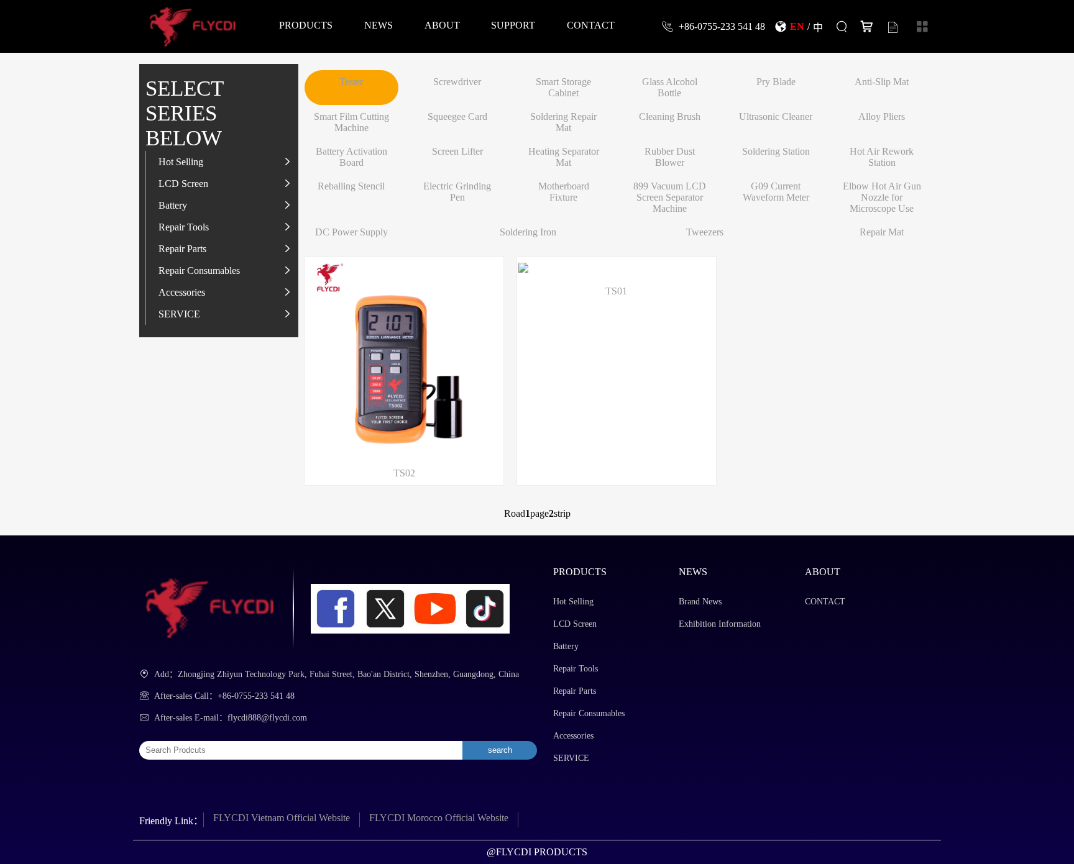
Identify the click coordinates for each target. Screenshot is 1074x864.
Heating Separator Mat (563, 157)
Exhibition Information (720, 624)
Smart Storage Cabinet (563, 87)
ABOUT (442, 25)
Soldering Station (776, 151)
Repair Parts (182, 248)
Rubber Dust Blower (670, 157)
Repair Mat (882, 232)
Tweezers (704, 232)
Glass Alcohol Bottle (669, 87)
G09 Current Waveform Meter (776, 191)
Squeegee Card (457, 116)
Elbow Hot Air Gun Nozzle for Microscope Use (882, 197)
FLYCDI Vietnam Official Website (281, 817)
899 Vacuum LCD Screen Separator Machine (669, 197)
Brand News (700, 601)
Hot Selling (180, 161)
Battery (172, 205)
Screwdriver (457, 81)
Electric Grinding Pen (457, 191)
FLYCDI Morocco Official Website (438, 817)
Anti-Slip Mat (882, 81)
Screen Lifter (457, 151)
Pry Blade (776, 81)
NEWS (378, 25)
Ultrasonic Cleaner (775, 116)
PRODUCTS (306, 25)
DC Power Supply (351, 232)
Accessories (181, 292)
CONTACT (591, 25)
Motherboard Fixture (563, 191)
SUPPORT (513, 25)
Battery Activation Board (351, 157)
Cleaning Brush (669, 116)
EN (797, 26)
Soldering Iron (528, 232)
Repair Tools (183, 227)
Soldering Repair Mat (563, 122)
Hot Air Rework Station (882, 157)
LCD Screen (183, 183)
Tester (351, 81)
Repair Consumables (199, 270)
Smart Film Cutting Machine (351, 122)
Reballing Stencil (351, 186)
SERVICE (179, 314)
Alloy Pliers (881, 116)
